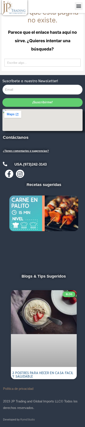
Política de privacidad (18, 388)
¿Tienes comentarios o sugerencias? (26, 150)
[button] (79, 6)
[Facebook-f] (9, 174)
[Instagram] (20, 174)
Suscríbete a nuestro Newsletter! (30, 81)
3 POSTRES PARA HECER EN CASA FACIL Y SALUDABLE (42, 374)
